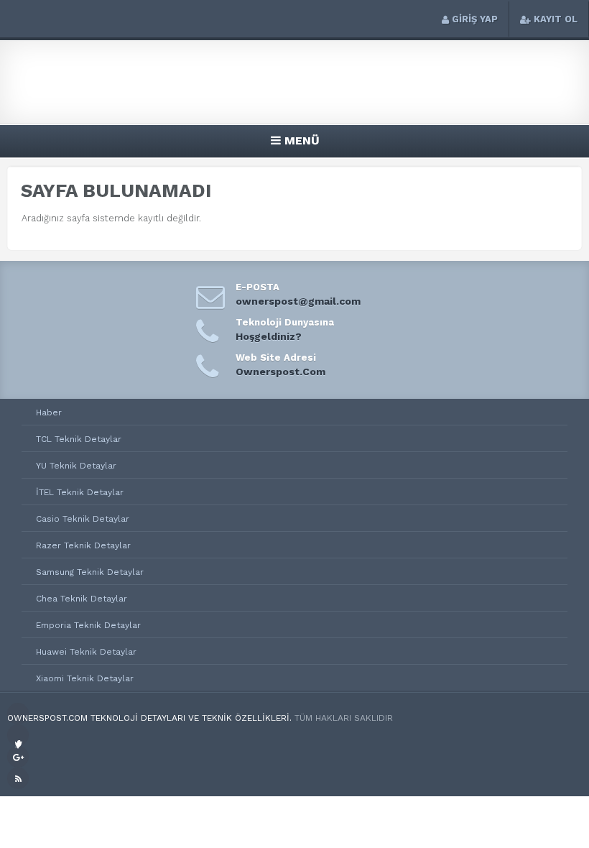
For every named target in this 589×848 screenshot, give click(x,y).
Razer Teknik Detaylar (83, 545)
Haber (49, 412)
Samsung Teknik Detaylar (90, 572)
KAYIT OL (556, 19)
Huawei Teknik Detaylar (86, 652)
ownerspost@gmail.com (298, 301)
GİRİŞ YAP (475, 19)
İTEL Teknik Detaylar (80, 492)
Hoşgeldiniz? (269, 336)
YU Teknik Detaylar (76, 466)
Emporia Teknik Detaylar (88, 625)
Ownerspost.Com (280, 372)
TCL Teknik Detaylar (78, 439)
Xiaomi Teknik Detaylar (85, 678)
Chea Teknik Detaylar (81, 599)
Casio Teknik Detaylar (82, 519)
